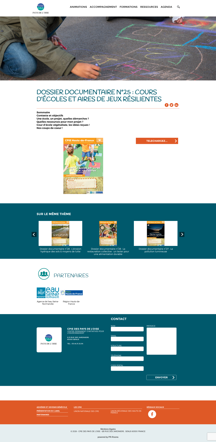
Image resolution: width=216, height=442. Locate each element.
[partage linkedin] (176, 105)
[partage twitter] (172, 105)
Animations (78, 7)
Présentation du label (48, 411)
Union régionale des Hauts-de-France (126, 412)
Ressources (149, 7)
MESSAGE (151, 326)
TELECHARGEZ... (157, 140)
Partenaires (43, 415)
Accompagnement (103, 7)
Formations (129, 7)
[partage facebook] (167, 105)
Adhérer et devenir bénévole (52, 407)
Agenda (166, 7)
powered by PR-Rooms (108, 437)
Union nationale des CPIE (86, 411)
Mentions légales (108, 429)
